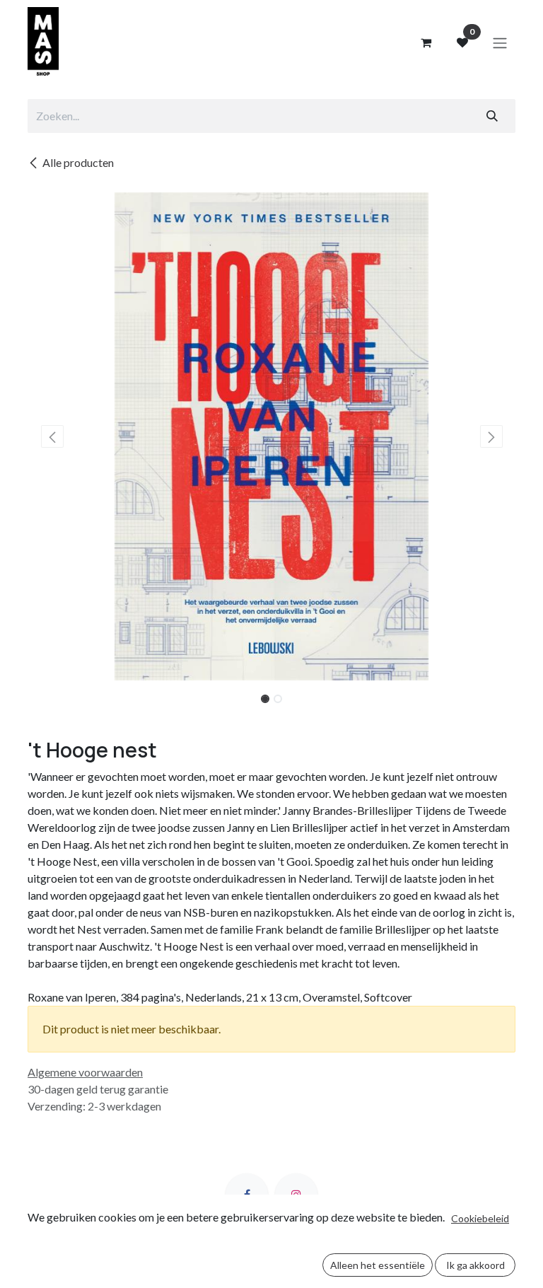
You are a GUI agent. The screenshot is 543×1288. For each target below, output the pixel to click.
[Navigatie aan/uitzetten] (499, 42)
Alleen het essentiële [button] (377, 1265)
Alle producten (78, 162)
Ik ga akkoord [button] (475, 1265)
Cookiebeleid (480, 1218)
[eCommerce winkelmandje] (425, 42)
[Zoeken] (492, 116)
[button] (52, 436)
